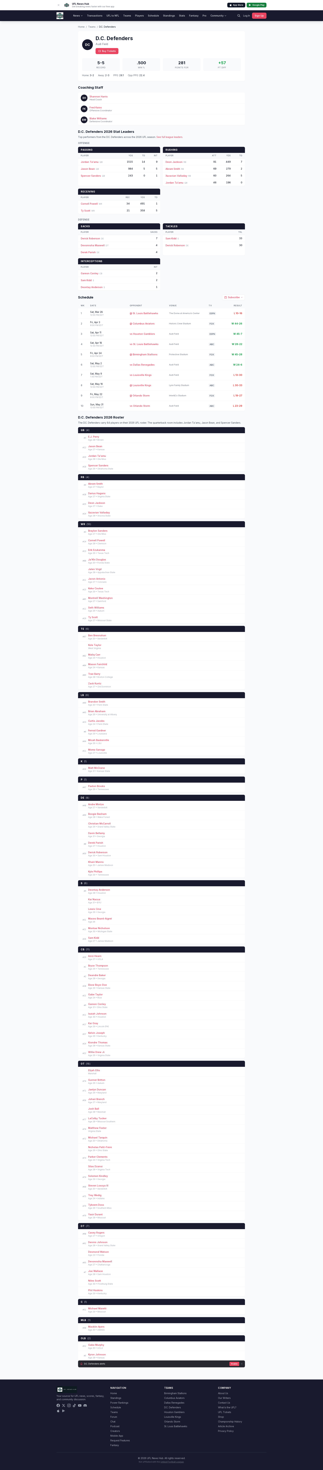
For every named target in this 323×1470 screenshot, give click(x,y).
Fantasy (194, 15)
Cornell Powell (89, 203)
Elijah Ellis (94, 1070)
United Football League (172, 1462)
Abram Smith (173, 168)
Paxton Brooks (96, 786)
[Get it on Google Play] (63, 1411)
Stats (182, 15)
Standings (169, 15)
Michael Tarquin (97, 1137)
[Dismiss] (242, 1364)
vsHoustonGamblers (142, 333)
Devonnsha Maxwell (93, 245)
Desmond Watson (98, 1251)
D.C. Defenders (172, 1407)
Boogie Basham (97, 813)
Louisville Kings (172, 1416)
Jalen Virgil (95, 569)
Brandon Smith (96, 701)
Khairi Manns (96, 861)
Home (81, 26)
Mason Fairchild (97, 664)
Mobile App (116, 1435)
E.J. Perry (93, 436)
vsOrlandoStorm (140, 405)
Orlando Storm (172, 1421)
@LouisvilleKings (140, 385)
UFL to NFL (112, 15)
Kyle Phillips (95, 871)
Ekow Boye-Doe (97, 984)
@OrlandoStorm (140, 395)
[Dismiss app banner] (59, 5)
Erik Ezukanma (96, 549)
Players (139, 15)
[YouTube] (79, 1405)
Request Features (120, 1440)
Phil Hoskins (95, 1290)
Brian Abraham (96, 711)
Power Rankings (119, 1402)
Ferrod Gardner (97, 730)
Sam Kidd (171, 238)
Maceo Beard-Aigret (100, 918)
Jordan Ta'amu (90, 161)
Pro (204, 15)
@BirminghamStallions (143, 354)
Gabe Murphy (96, 1344)
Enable (234, 1364)
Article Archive (226, 1426)
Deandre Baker (97, 975)
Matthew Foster (97, 1127)
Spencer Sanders (91, 175)
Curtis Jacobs (96, 720)
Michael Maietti (97, 1308)
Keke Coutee (95, 588)
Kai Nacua (94, 899)
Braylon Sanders (97, 530)
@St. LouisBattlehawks (144, 313)
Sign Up (259, 15)
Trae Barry (94, 673)
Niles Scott (94, 1280)
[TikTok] (74, 1405)
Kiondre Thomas (97, 1042)
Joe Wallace (95, 1271)
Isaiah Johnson (97, 1013)
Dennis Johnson (97, 1242)
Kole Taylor (94, 645)
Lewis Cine (94, 909)
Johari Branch (96, 1099)
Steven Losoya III (98, 1185)
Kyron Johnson (97, 1354)
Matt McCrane (96, 767)
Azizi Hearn (94, 956)
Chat (112, 1421)
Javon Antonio (96, 578)
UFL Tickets (224, 1412)
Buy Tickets (109, 51)
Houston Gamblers (174, 1412)
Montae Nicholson (99, 928)
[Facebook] (58, 1405)
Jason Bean (88, 168)
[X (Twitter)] (63, 1405)
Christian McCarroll (99, 823)
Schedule (153, 15)
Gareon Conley (89, 273)
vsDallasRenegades (142, 364)
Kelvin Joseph (96, 1032)
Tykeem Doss (96, 1204)
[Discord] (85, 1405)
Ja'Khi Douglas (97, 559)
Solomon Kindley (98, 1176)
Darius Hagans (96, 493)
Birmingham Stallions (175, 1393)
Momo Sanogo (96, 749)
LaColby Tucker (97, 1118)
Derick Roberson (90, 238)
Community (217, 15)
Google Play (258, 5)
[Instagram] (69, 1405)
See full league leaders (169, 137)
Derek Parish (88, 252)
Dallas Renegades (174, 1402)
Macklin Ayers (96, 1326)
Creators (115, 1431)
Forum (113, 1416)
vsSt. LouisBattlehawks (144, 344)
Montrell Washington (100, 598)
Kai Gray (93, 1023)
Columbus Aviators (174, 1398)
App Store (238, 5)
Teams (127, 15)
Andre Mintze (96, 804)
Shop (221, 1416)
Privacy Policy (226, 1431)
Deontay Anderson (92, 287)
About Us (223, 1393)
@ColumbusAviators (142, 323)
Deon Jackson (174, 161)
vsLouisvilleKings (141, 375)
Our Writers (224, 1398)
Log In (246, 15)
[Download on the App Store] (58, 1411)
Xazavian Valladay (176, 175)
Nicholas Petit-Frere (100, 1147)
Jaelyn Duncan (97, 1089)
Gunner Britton (96, 1079)
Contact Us (224, 1402)
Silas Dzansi (95, 1166)
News (76, 15)
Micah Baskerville (98, 740)
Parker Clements (97, 1156)
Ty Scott (85, 210)
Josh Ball (93, 1108)
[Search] (239, 15)
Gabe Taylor (95, 994)
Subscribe (234, 297)
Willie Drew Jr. (96, 1052)
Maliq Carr (94, 654)
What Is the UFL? (227, 1407)
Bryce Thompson (98, 965)
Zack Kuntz (94, 683)
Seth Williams (96, 607)
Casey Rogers (96, 1232)
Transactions (94, 15)
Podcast (114, 1426)
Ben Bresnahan (97, 635)
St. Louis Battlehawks (175, 1426)
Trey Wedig (94, 1195)
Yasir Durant (95, 1214)
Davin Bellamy (96, 833)
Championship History (230, 1421)
